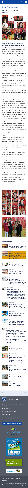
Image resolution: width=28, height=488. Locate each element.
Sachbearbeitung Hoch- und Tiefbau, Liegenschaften (17, 247)
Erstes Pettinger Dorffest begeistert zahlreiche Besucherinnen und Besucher (17, 306)
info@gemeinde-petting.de (10, 411)
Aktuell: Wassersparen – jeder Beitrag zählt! (16, 384)
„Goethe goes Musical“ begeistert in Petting (16, 272)
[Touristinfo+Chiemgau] (14, 431)
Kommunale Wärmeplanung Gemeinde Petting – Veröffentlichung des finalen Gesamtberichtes (17, 256)
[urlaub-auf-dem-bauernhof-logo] (14, 447)
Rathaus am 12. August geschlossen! (16, 349)
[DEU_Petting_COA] (2, 2)
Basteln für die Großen (15, 377)
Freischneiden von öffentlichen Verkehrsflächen (17, 265)
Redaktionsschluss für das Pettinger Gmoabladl (16, 314)
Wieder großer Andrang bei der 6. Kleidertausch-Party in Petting (17, 369)
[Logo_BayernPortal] (14, 471)
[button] (21, 2)
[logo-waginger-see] (14, 462)
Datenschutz (4, 480)
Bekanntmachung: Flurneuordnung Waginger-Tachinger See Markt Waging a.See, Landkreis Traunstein (17, 282)
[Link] (14, 484)
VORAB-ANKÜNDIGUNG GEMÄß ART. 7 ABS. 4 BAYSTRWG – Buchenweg (16, 323)
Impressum (18, 478)
